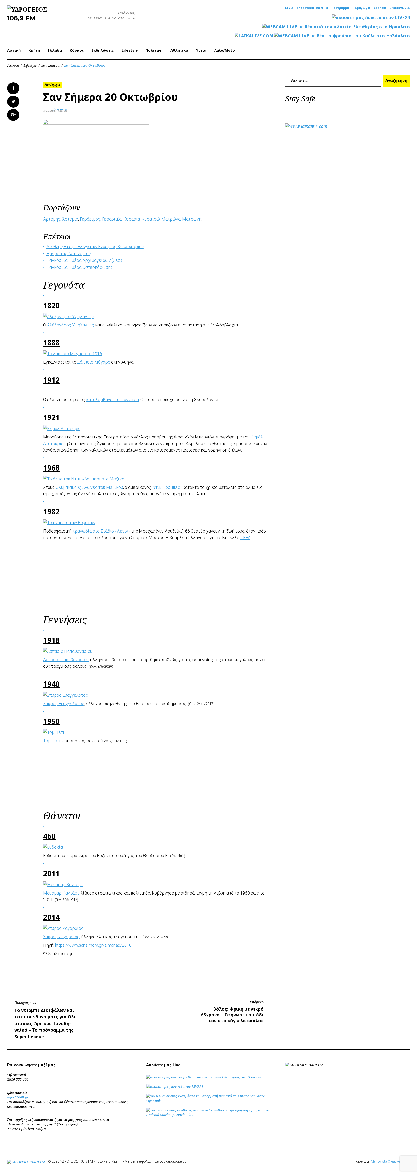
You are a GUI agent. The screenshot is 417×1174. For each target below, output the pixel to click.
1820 (51, 305)
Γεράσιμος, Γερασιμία (101, 219)
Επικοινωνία (400, 8)
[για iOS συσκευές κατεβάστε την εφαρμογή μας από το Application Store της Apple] (208, 1100)
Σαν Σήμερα (51, 65)
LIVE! (289, 8)
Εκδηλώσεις (103, 50)
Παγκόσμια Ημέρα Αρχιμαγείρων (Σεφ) (84, 260)
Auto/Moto (224, 50)
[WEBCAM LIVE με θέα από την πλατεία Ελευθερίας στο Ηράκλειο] (336, 27)
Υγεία (201, 50)
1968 (51, 468)
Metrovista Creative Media (390, 1161)
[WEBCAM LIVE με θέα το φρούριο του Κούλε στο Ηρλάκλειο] (342, 36)
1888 (51, 342)
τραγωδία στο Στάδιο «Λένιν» (101, 531)
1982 (51, 511)
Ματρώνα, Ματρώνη (181, 219)
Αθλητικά (179, 50)
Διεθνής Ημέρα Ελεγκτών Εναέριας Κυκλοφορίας (95, 246)
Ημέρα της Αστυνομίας (68, 253)
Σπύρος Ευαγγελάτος (63, 703)
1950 (51, 721)
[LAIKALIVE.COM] (254, 36)
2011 (51, 873)
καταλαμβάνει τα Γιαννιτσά (112, 399)
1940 (51, 684)
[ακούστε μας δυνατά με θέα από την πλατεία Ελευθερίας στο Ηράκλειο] (204, 1077)
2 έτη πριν (58, 109)
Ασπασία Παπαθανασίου (66, 659)
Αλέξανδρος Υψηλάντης (70, 324)
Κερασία (131, 219)
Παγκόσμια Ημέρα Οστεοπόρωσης (79, 267)
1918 (51, 640)
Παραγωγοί (361, 8)
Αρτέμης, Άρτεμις (60, 219)
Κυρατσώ (151, 219)
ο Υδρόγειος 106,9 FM (312, 8)
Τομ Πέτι (52, 740)
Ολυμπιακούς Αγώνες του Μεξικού (89, 487)
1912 (51, 380)
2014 (51, 917)
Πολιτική (154, 50)
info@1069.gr (17, 1097)
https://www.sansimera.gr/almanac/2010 (93, 945)
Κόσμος (77, 50)
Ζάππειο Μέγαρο (93, 362)
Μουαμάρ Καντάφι (61, 893)
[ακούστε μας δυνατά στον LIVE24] (371, 17)
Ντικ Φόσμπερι (167, 487)
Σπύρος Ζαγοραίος (61, 936)
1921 (51, 417)
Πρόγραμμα (340, 8)
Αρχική (14, 50)
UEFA (245, 537)
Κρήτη (34, 50)
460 (49, 836)
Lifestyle (130, 50)
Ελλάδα (55, 50)
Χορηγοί (380, 8)
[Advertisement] (157, 576)
